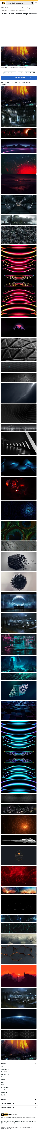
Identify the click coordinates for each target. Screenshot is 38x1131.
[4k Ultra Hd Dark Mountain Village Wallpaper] (18, 1050)
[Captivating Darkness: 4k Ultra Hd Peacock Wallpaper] (18, 530)
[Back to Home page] (3, 3)
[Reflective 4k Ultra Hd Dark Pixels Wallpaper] (18, 809)
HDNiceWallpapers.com (7, 8)
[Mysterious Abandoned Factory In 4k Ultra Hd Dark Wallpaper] (18, 116)
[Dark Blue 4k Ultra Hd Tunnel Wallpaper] (18, 510)
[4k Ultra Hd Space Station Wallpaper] (18, 220)
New (7, 1123)
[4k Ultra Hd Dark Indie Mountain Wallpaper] (18, 855)
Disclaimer (18, 1121)
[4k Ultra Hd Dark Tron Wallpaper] (18, 928)
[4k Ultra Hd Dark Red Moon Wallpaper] (18, 184)
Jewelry (3, 1090)
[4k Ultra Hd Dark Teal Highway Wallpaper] (18, 664)
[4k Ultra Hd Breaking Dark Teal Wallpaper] (18, 690)
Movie (3, 1079)
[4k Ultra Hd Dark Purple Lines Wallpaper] (18, 146)
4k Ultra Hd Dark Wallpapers (24, 8)
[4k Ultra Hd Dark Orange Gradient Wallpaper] (18, 976)
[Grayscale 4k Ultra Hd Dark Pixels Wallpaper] (18, 546)
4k (21, 73)
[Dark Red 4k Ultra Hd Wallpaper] (18, 164)
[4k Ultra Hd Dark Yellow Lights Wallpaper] (18, 824)
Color (2, 1077)
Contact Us (10, 1121)
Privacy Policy (32, 1121)
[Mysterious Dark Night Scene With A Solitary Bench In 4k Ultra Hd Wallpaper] (18, 602)
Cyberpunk (4, 1071)
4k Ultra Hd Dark (10, 73)
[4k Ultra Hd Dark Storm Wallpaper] (18, 623)
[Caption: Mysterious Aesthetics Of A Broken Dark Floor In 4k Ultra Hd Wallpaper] (18, 954)
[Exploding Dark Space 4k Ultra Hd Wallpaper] (18, 133)
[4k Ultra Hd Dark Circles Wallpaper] (18, 443)
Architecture (5, 1087)
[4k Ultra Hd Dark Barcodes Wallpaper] (18, 798)
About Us (4, 1121)
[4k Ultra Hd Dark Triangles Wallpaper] (18, 349)
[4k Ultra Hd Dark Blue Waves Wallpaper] (18, 757)
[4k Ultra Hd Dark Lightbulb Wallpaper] (18, 488)
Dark (2, 1082)
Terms (4, 1123)
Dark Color (4, 1095)
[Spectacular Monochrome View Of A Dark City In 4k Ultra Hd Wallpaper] (18, 427)
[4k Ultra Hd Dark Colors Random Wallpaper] (18, 890)
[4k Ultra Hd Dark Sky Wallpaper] (18, 998)
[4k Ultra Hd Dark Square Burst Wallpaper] (18, 561)
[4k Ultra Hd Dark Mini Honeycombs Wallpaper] (18, 367)
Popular (12, 1123)
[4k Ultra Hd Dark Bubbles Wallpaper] (18, 581)
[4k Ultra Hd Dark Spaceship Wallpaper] (18, 204)
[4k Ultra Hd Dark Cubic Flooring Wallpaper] (18, 710)
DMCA (23, 1121)
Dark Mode (4, 1092)
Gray (2, 1084)
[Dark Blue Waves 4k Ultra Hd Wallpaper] (18, 466)
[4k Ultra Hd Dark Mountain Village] (18, 95)
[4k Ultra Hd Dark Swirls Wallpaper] (18, 413)
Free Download (19, 78)
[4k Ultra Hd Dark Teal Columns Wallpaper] (18, 676)
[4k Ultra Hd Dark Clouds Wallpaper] (18, 939)
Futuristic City (5, 1074)
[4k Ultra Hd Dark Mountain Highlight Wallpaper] (18, 327)
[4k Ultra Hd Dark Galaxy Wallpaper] (18, 393)
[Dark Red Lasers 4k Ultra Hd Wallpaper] (18, 876)
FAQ (27, 1121)
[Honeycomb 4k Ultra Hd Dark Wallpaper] (18, 1034)
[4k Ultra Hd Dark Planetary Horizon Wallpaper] (18, 1019)
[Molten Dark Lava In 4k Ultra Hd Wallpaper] (18, 235)
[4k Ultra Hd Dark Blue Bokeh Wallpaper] (18, 918)
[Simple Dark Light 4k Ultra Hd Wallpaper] (18, 904)
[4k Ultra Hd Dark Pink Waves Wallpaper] (18, 281)
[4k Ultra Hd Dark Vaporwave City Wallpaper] (18, 644)
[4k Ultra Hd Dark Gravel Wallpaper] (18, 377)
